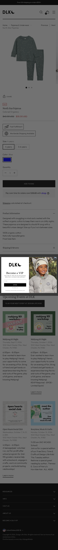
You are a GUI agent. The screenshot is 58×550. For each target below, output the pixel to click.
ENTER (15, 284)
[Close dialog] (55, 259)
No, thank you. (15, 287)
